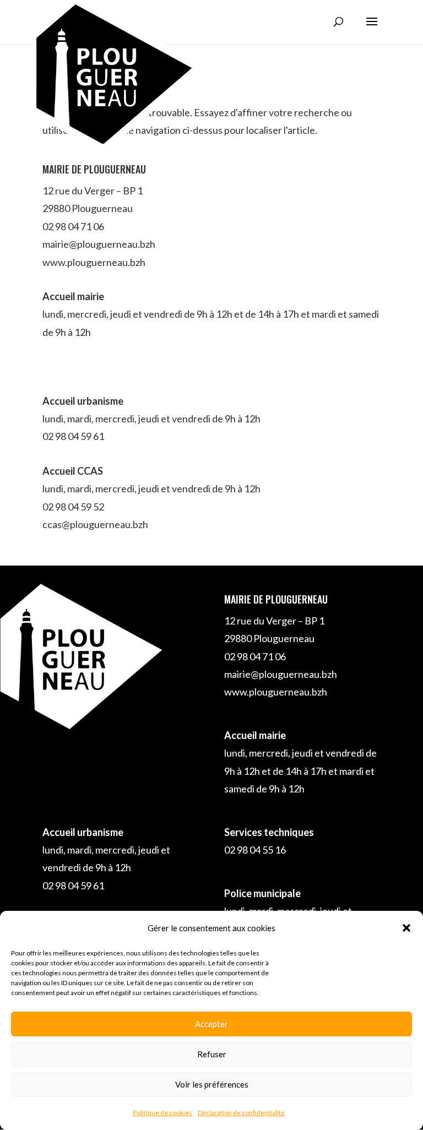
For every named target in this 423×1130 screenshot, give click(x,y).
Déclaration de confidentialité (241, 1113)
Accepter (211, 1024)
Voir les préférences (211, 1084)
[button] (406, 927)
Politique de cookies (162, 1113)
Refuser (211, 1054)
